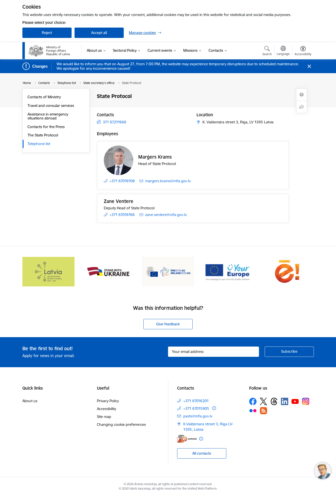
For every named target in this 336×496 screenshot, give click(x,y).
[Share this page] (301, 107)
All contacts (201, 453)
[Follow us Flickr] (253, 410)
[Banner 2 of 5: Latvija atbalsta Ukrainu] (108, 271)
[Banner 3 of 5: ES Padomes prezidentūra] (168, 271)
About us (29, 400)
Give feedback (168, 324)
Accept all (99, 32)
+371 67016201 (196, 400)
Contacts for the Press (46, 126)
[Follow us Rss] (263, 410)
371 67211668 (114, 122)
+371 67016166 (122, 214)
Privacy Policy (108, 400)
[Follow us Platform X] (263, 401)
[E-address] (187, 439)
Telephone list (39, 143)
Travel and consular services (51, 105)
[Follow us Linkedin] (284, 401)
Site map (104, 416)
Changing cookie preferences (121, 424)
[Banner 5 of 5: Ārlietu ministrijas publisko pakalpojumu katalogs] (287, 271)
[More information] (214, 408)
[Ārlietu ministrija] (49, 51)
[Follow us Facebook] (253, 401)
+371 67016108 (122, 181)
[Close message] (309, 66)
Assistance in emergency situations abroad (48, 116)
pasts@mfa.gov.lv (197, 416)
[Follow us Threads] (274, 401)
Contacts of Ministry (44, 97)
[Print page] (301, 95)
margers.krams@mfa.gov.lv (168, 181)
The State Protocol (43, 135)
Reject (47, 32)
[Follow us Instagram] (305, 401)
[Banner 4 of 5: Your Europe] (228, 271)
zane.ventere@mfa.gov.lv (166, 214)
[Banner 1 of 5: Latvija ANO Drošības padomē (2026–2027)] (48, 271)
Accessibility (106, 408)
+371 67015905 (196, 408)
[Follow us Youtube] (295, 401)
